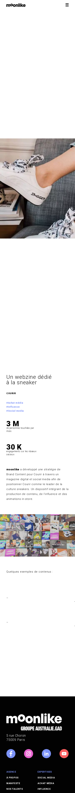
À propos (12, 777)
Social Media (46, 777)
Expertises (45, 772)
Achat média (15, 403)
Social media (16, 411)
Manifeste (13, 783)
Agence (11, 772)
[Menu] (67, 5)
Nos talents (14, 789)
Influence (14, 407)
